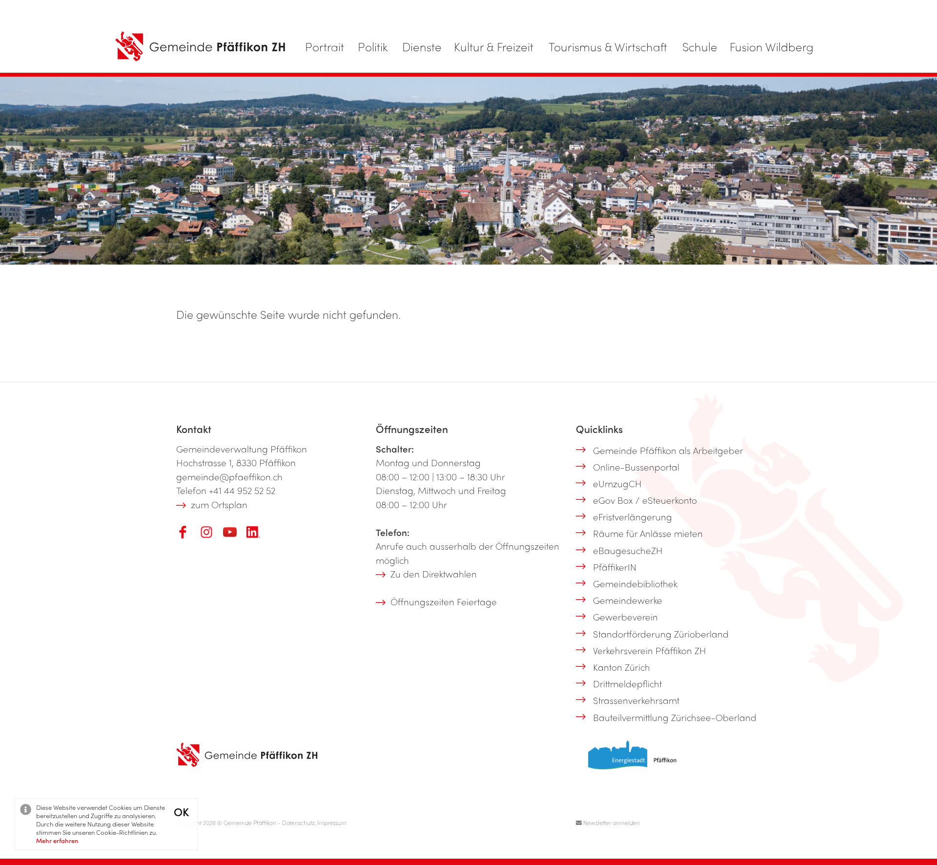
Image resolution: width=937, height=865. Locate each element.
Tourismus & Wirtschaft (608, 46)
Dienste (422, 46)
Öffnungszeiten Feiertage (443, 601)
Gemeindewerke (627, 600)
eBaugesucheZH (628, 550)
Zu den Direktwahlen (433, 573)
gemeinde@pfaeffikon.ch (229, 476)
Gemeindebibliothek (635, 583)
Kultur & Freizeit (493, 46)
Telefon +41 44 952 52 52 (225, 490)
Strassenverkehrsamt (636, 700)
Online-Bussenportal (636, 467)
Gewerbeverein (625, 616)
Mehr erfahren (57, 840)
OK (181, 811)
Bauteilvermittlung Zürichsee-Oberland (674, 717)
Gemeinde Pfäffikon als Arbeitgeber (668, 450)
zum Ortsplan (219, 504)
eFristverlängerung (632, 516)
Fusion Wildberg (772, 46)
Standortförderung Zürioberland (661, 633)
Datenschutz (298, 822)
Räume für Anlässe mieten (648, 533)
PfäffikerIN (614, 567)
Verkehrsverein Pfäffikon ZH (649, 650)
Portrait (324, 46)
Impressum (331, 822)
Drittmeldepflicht (627, 683)
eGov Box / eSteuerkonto (645, 500)
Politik (373, 46)
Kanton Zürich (621, 667)
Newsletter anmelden (611, 822)
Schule (699, 46)
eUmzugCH (617, 483)
